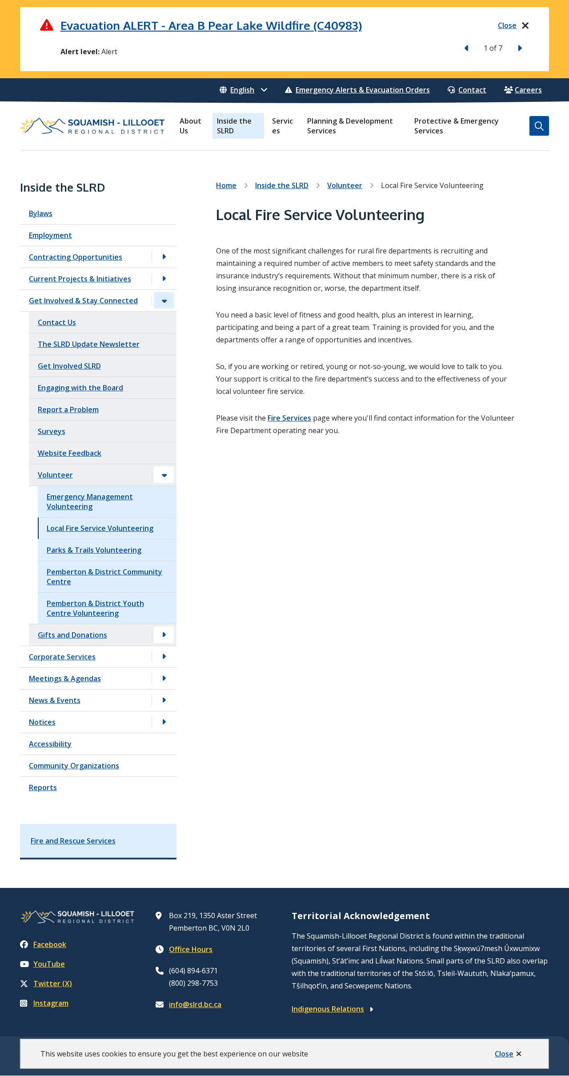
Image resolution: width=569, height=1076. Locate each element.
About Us (190, 126)
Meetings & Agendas (65, 678)
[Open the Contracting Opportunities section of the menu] (164, 257)
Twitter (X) (52, 983)
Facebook (49, 944)
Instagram (50, 1003)
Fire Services (289, 418)
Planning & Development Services (350, 126)
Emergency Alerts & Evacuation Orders (363, 90)
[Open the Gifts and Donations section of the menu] (164, 634)
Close (504, 1054)
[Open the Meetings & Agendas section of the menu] (164, 678)
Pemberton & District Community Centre (104, 576)
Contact (472, 90)
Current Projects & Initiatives (80, 279)
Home (226, 185)
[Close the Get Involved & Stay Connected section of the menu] (164, 300)
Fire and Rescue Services (73, 841)
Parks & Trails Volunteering (94, 550)
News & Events (54, 700)
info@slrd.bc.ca (195, 1004)
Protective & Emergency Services (456, 126)
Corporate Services (62, 657)
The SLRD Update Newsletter (89, 344)
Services (282, 126)
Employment (50, 235)
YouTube (49, 964)
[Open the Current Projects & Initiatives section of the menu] (164, 278)
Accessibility (50, 744)
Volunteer (55, 475)
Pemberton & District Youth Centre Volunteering (95, 608)
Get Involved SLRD (69, 366)
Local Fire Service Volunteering (100, 528)
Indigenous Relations (328, 1009)
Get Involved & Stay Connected (83, 300)
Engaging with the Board (80, 388)
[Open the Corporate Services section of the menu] (164, 656)
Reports (43, 787)
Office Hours (190, 949)
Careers (528, 90)
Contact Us (57, 322)
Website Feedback (69, 453)
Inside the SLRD (234, 126)
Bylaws (40, 213)
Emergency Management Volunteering (90, 501)
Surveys (51, 431)
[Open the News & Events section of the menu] (164, 700)
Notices (42, 722)
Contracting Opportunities (75, 257)
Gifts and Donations (72, 635)
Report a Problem (68, 409)
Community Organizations (74, 766)
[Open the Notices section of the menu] (164, 722)
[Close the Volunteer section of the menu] (164, 474)
